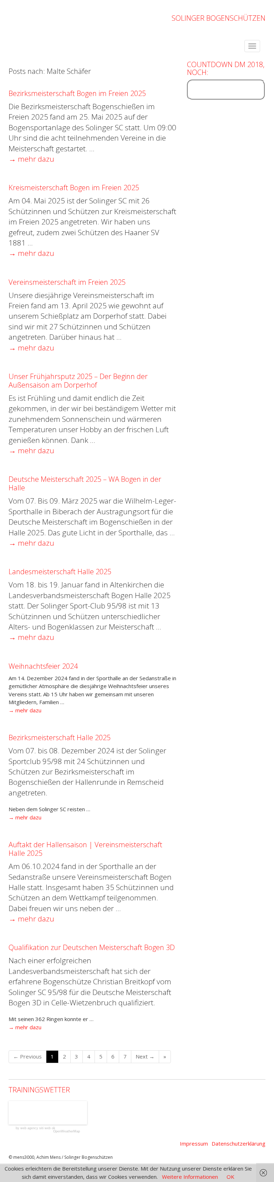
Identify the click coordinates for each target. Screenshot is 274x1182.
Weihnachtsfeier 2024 (43, 666)
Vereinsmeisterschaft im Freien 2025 (67, 282)
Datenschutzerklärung (238, 1143)
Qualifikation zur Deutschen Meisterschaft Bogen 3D (92, 947)
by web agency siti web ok (35, 1128)
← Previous (27, 1056)
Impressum (194, 1143)
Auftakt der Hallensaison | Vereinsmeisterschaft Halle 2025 (85, 849)
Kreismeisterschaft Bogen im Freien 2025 (74, 187)
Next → (145, 1056)
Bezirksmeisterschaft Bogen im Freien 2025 (77, 93)
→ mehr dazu (31, 159)
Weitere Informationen (190, 1176)
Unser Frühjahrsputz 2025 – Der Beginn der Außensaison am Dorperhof (78, 381)
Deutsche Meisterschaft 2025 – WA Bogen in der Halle (85, 483)
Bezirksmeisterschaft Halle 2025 (60, 737)
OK (230, 1176)
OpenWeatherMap (66, 1131)
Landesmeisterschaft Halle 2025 (60, 571)
